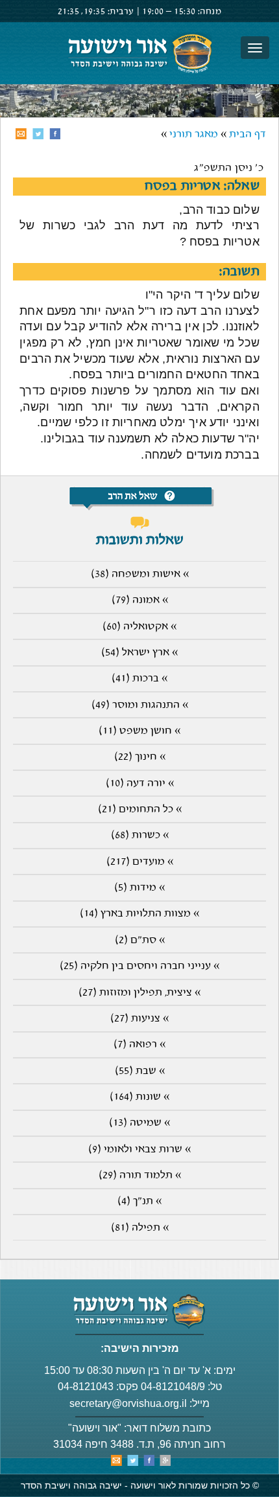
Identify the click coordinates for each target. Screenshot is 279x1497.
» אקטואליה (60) (139, 627)
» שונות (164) (139, 1097)
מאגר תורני (193, 134)
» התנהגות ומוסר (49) (139, 705)
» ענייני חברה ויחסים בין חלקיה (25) (139, 966)
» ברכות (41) (139, 678)
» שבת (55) (140, 1071)
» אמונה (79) (140, 600)
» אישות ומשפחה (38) (140, 574)
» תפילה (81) (140, 1228)
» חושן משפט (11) (139, 731)
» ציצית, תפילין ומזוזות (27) (139, 993)
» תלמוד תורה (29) (140, 1175)
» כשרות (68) (140, 835)
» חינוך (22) (139, 757)
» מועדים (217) (139, 862)
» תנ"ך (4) (139, 1201)
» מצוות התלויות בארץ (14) (139, 914)
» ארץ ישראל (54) (139, 652)
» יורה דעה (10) (140, 783)
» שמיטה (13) (139, 1123)
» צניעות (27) (139, 1018)
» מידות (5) (139, 888)
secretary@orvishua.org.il (128, 1403)
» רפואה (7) (139, 1044)
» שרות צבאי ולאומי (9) (139, 1149)
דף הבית (247, 134)
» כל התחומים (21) (140, 809)
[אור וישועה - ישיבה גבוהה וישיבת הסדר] (139, 53)
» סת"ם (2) (140, 940)
